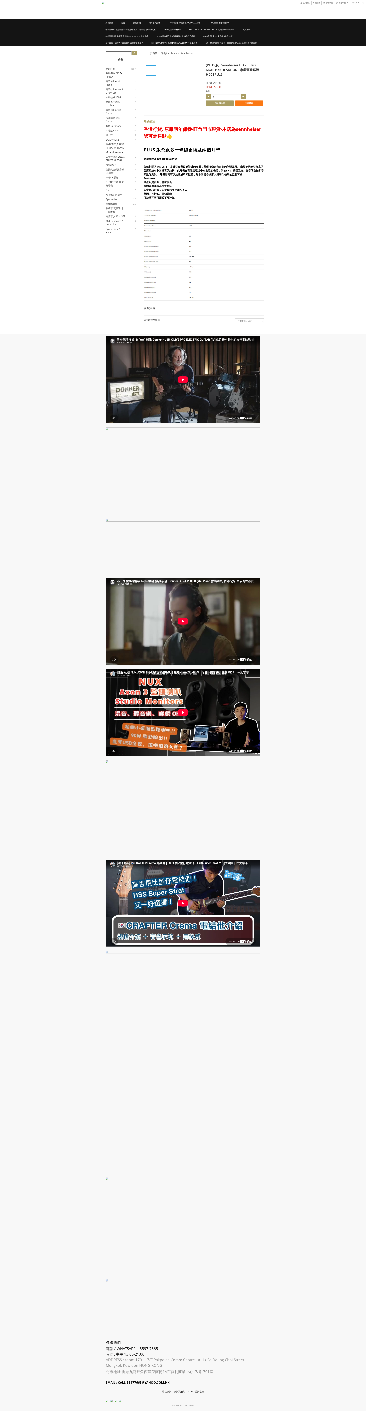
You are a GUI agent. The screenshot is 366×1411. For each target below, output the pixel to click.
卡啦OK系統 (112, 177)
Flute (108, 190)
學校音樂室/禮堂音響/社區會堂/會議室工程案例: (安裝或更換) (131, 29)
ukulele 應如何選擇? (219, 22)
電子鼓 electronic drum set (115, 91)
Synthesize (111, 199)
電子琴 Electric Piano (113, 83)
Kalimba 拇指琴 (114, 194)
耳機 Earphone (114, 126)
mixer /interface (114, 152)
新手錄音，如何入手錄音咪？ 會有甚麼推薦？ (124, 43)
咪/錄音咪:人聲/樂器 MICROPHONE (115, 146)
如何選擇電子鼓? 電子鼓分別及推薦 (217, 36)
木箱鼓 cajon (112, 130)
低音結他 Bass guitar (113, 119)
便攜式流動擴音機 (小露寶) (115, 171)
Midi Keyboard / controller (114, 222)
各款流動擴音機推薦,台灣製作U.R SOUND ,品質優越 (127, 36)
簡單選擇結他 (155, 22)
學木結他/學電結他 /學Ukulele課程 (185, 22)
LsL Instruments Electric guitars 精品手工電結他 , (174, 43)
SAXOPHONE (112, 139)
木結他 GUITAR (113, 97)
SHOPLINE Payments (187, 1406)
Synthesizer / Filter (113, 230)
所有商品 (109, 22)
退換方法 (246, 29)
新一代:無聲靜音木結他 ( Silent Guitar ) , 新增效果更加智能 (231, 43)
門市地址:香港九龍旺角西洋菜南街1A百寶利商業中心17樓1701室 (160, 1371)
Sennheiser (187, 53)
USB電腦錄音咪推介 (172, 29)
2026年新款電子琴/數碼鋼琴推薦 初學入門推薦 (175, 36)
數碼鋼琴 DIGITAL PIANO (115, 75)
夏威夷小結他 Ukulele (113, 103)
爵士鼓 (109, 135)
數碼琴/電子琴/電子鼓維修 (115, 210)
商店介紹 (137, 22)
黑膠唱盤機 (111, 203)
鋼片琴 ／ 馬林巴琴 (115, 216)
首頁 (123, 22)
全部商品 (152, 53)
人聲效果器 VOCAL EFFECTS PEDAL (115, 158)
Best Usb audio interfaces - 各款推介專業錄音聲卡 (211, 29)
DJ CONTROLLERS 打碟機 (115, 183)
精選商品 (110, 68)
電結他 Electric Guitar (113, 111)
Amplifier (111, 164)
